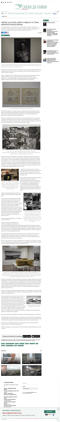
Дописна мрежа (11, 13)
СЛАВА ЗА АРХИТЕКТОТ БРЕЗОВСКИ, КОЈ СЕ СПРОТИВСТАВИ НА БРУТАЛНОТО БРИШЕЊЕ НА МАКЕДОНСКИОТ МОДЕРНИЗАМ (31, 359)
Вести (5, 13)
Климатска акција (38, 13)
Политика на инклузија (51, 418)
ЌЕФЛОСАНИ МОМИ (51, 22)
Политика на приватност (43, 418)
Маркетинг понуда (23, 418)
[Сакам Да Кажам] (30, 10)
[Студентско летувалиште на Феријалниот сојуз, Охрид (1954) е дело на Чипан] (33, 303)
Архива (23, 386)
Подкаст (26, 13)
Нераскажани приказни (19, 13)
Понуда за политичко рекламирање (32, 418)
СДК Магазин (31, 13)
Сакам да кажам (47, 13)
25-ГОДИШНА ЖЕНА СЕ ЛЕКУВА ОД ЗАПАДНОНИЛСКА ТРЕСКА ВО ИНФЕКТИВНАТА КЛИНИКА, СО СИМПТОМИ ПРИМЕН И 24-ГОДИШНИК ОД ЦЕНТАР (52, 32)
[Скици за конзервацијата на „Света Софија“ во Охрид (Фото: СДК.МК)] (21, 106)
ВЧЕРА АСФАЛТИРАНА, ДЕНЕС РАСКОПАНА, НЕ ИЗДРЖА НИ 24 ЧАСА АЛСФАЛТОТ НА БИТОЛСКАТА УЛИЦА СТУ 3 (53, 60)
